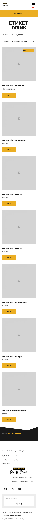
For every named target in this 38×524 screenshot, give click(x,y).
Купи (9, 95)
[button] (33, 4)
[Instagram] (12, 488)
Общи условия (27, 512)
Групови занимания (14, 512)
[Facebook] (5, 488)
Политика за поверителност (12, 515)
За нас (4, 512)
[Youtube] (19, 488)
